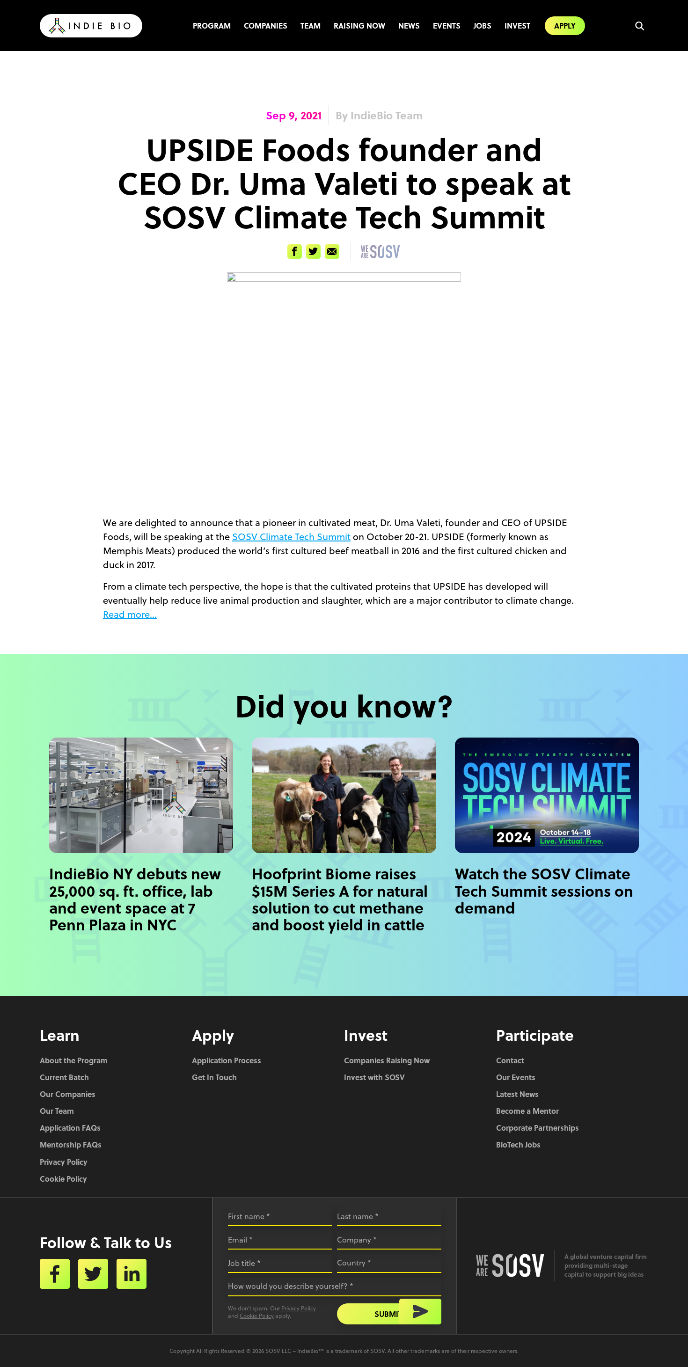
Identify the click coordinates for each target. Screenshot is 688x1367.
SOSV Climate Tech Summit (291, 536)
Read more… (130, 614)
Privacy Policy (64, 1161)
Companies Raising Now (387, 1060)
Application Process (226, 1060)
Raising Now (359, 25)
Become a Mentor (527, 1110)
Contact (510, 1060)
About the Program (74, 1060)
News (409, 25)
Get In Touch (214, 1077)
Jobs (482, 25)
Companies (265, 25)
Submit (388, 1314)
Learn (60, 1034)
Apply (565, 25)
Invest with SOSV (374, 1077)
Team (310, 25)
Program (212, 25)
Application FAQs (70, 1127)
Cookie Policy (63, 1178)
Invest (517, 25)
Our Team (57, 1110)
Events (447, 25)
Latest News (517, 1094)
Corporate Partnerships (537, 1127)
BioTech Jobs (518, 1144)
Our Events (515, 1077)
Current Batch (64, 1077)
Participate (535, 1034)
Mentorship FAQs (71, 1144)
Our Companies (67, 1094)
